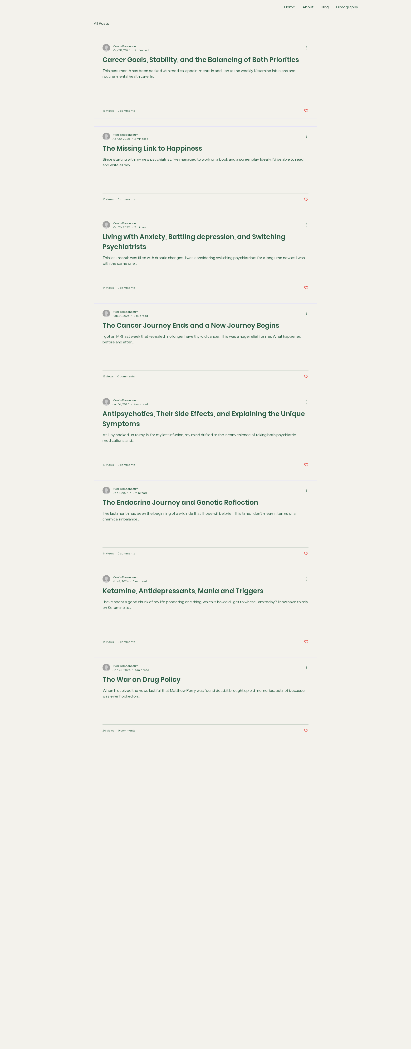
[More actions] (308, 48)
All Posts (101, 23)
